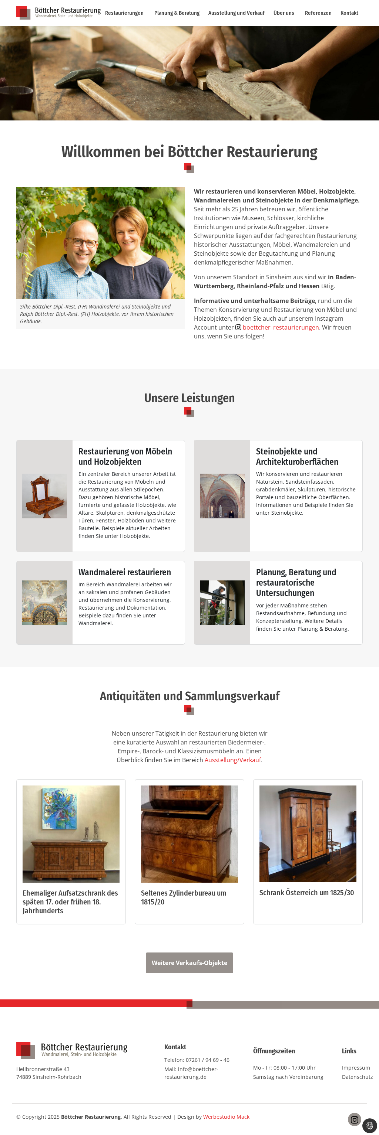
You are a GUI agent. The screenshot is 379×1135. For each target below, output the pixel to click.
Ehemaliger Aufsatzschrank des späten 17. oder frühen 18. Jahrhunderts (70, 902)
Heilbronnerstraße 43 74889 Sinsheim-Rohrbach (48, 1073)
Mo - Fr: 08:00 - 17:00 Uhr (284, 1067)
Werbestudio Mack (226, 1116)
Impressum (356, 1067)
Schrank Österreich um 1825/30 (306, 892)
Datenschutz (357, 1076)
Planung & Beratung (176, 13)
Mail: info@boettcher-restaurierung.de (191, 1073)
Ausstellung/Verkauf (233, 760)
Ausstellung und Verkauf (236, 13)
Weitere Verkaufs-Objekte (189, 963)
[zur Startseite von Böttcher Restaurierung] (58, 12)
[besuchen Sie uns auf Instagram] (354, 1119)
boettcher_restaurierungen (281, 327)
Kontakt (349, 13)
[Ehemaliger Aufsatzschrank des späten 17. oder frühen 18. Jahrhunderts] (71, 836)
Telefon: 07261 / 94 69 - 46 (196, 1059)
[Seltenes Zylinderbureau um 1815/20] (189, 836)
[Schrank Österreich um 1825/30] (307, 836)
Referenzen (318, 13)
